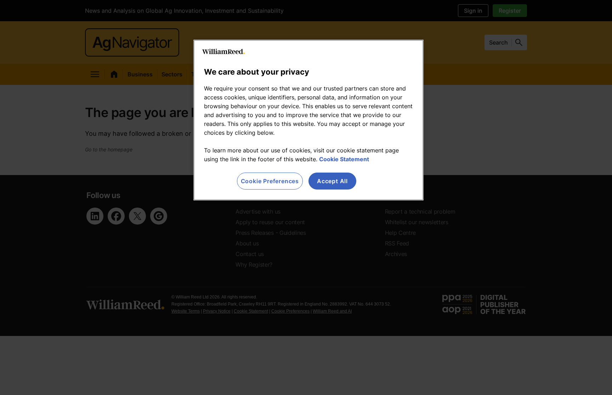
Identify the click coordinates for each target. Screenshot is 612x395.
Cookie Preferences (270, 181)
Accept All (332, 181)
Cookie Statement (344, 159)
